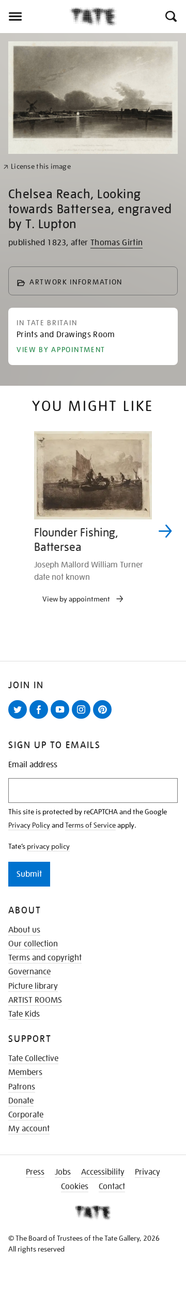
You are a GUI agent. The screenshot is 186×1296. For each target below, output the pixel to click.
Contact (112, 1186)
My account (29, 1129)
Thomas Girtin (116, 243)
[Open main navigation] (35, 16)
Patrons (21, 1087)
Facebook (41, 718)
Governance (29, 972)
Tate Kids (24, 1014)
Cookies (74, 1186)
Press (35, 1172)
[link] (37, 166)
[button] (170, 16)
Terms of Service (90, 825)
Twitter (19, 718)
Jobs (63, 1172)
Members (25, 1072)
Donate (21, 1101)
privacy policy (48, 846)
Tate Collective (33, 1058)
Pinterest (104, 718)
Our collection (33, 944)
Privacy (147, 1172)
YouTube (62, 718)
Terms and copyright (45, 958)
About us (24, 930)
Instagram (83, 718)
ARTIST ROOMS (35, 1000)
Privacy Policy (29, 825)
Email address (32, 765)
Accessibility (103, 1172)
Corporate (25, 1115)
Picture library (33, 986)
